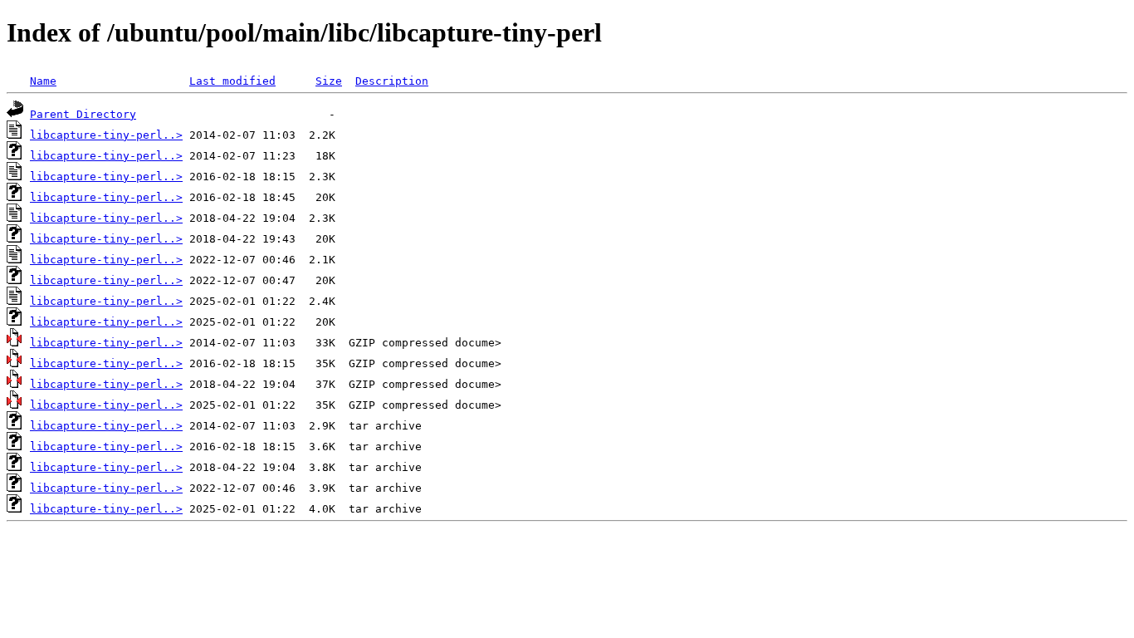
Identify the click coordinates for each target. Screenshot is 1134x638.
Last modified (232, 81)
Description (391, 81)
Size (328, 81)
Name (43, 81)
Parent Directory (83, 114)
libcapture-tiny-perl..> (106, 135)
